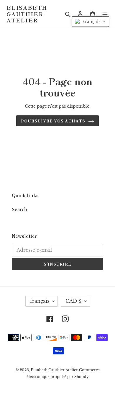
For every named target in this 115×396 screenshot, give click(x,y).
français (39, 301)
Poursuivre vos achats (53, 121)
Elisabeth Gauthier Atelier (26, 14)
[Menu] (105, 14)
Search (19, 209)
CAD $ (73, 301)
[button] (90, 22)
